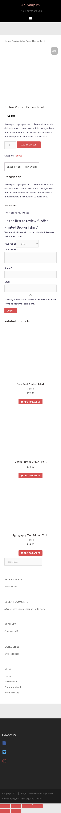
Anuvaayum (30, 5)
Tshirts (15, 41)
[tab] (13, 166)
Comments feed (12, 687)
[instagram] (5, 762)
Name (8, 268)
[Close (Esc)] (5, 806)
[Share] (16, 806)
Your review (11, 249)
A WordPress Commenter (17, 608)
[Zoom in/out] (37, 806)
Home (7, 41)
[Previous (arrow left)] (5, 811)
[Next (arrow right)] (16, 811)
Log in (7, 676)
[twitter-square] (6, 753)
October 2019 (11, 631)
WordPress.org (11, 692)
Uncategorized (11, 653)
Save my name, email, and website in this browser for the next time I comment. (30, 301)
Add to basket (28, 145)
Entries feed (10, 681)
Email (8, 281)
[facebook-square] (6, 744)
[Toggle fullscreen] (27, 806)
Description (14, 166)
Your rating (10, 243)
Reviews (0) (31, 166)
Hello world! (10, 586)
